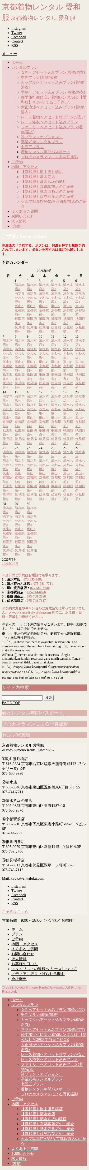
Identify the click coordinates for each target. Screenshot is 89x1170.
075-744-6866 (36, 592)
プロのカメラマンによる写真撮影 (49, 157)
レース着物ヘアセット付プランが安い (53, 117)
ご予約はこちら (15, 912)
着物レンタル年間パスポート (45, 152)
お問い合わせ (22, 216)
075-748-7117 (36, 600)
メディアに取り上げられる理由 (38, 974)
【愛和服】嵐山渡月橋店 (42, 172)
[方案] (16, 226)
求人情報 (19, 221)
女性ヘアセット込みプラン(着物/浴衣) (53, 72)
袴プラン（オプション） (42, 137)
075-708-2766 (36, 596)
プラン (17, 934)
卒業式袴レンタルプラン (42, 142)
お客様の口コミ (24, 964)
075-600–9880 (40, 588)
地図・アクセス (24, 167)
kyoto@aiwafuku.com (35, 612)
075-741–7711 (43, 583)
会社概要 (19, 979)
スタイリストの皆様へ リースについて (44, 969)
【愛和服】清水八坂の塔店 (43, 182)
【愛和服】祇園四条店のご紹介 (47, 191)
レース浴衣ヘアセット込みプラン (49, 122)
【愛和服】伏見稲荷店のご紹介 (47, 196)
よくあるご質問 (24, 211)
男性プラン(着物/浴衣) (39, 77)
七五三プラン (32, 147)
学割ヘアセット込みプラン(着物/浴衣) (53, 92)
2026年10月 (10, 564)
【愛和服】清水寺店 (38, 177)
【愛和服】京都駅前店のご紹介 (47, 187)
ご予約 (17, 162)
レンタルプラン (24, 67)
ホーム (17, 62)
